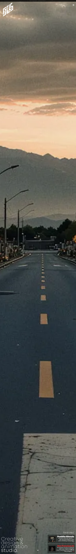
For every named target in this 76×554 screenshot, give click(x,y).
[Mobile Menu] (73, 5)
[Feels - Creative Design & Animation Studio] (8, 10)
